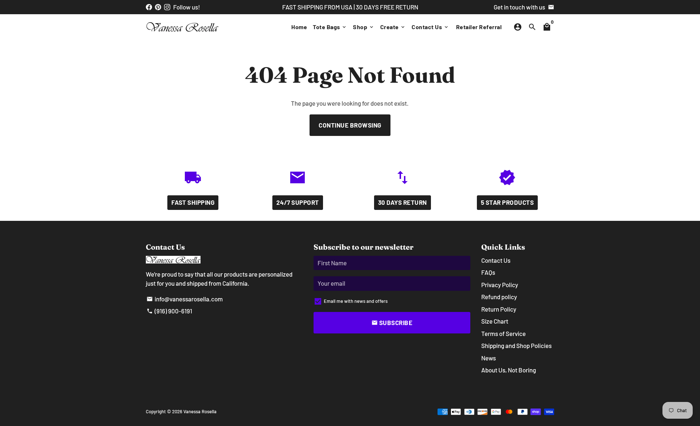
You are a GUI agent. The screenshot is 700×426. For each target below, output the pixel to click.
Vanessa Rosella (200, 411)
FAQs (488, 272)
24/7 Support (297, 202)
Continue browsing (350, 125)
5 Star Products (507, 202)
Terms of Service (503, 333)
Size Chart (494, 321)
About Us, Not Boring (508, 370)
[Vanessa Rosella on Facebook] (149, 7)
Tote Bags (330, 26)
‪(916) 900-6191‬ (169, 310)
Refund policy (499, 296)
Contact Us (430, 26)
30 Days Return (402, 202)
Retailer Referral (479, 26)
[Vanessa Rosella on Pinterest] (158, 7)
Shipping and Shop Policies (516, 345)
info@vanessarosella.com (185, 298)
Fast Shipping (193, 202)
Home (299, 26)
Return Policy (498, 309)
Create (393, 26)
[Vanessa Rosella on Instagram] (167, 7)
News (488, 357)
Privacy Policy (499, 284)
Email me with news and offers (356, 301)
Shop (363, 26)
